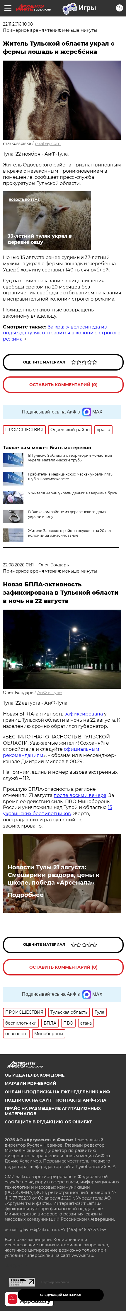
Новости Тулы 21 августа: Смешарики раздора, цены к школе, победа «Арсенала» (54, 875)
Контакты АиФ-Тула (81, 1100)
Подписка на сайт (28, 1100)
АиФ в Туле (49, 692)
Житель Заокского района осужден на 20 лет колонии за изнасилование (69, 533)
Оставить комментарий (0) (63, 384)
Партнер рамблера (55, 1282)
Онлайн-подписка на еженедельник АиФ (57, 1092)
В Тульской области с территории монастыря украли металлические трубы (70, 457)
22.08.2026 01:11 (18, 565)
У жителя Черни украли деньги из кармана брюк (72, 493)
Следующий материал (60, 1295)
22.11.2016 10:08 (18, 24)
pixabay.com (48, 143)
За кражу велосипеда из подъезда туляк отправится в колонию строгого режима (61, 333)
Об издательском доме (34, 1075)
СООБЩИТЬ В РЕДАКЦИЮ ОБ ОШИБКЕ (48, 1122)
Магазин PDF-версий (30, 1083)
